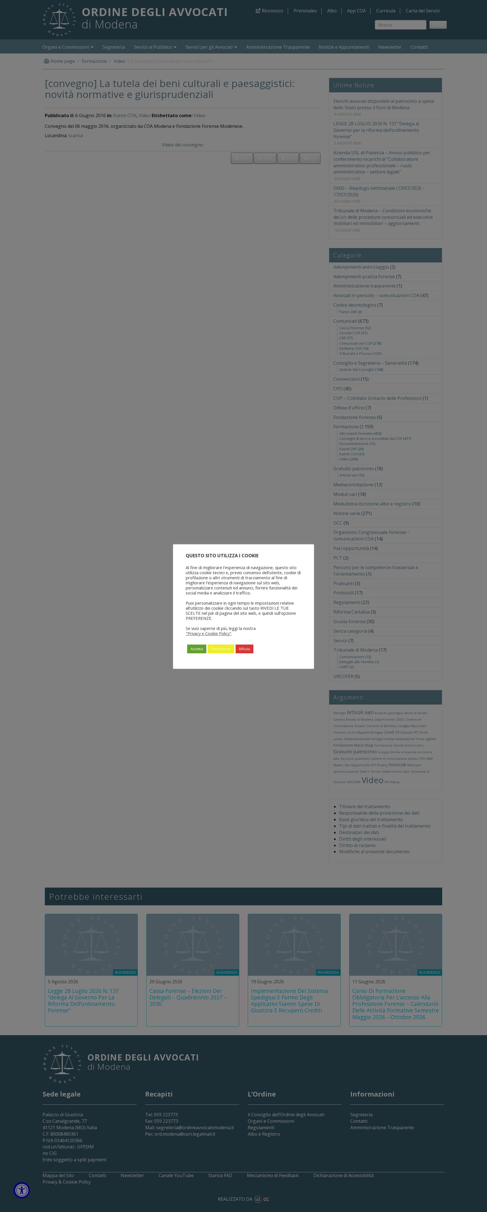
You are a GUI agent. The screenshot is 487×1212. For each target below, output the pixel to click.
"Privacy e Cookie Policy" (208, 633)
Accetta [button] (197, 648)
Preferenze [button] (221, 648)
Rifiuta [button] (244, 648)
